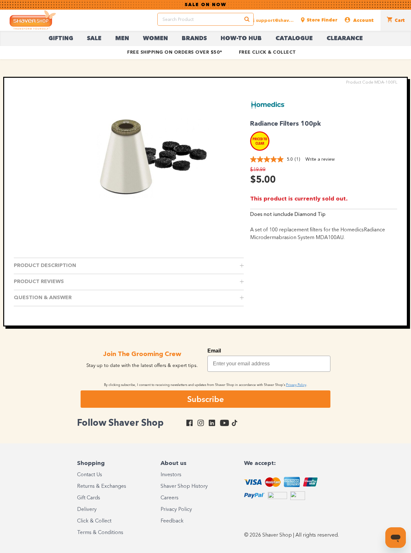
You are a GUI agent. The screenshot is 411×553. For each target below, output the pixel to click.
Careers (170, 498)
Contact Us (89, 474)
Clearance (345, 38)
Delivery (87, 509)
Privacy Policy (176, 509)
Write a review (320, 159)
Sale (94, 38)
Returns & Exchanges (101, 486)
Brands (194, 38)
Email (214, 350)
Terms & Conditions (100, 532)
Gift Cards (88, 498)
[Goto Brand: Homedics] (267, 113)
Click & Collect (94, 521)
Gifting (60, 38)
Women (155, 38)
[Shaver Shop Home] (33, 20)
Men (122, 38)
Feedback (172, 521)
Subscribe (205, 399)
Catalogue (294, 38)
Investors (171, 474)
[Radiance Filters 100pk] (154, 158)
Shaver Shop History (184, 486)
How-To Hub (241, 38)
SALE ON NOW (205, 5)
